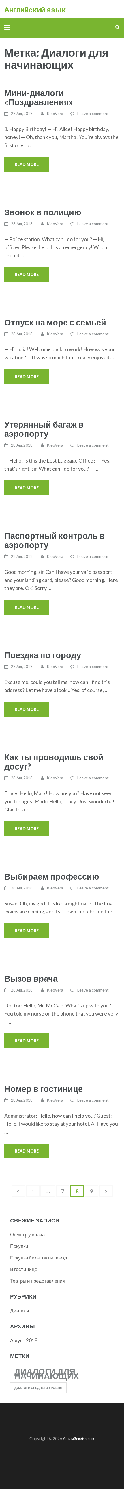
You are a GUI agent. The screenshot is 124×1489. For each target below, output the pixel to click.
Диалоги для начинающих (46, 1373)
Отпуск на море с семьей (55, 322)
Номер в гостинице (43, 1088)
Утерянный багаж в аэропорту (44, 429)
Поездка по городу (42, 655)
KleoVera (55, 113)
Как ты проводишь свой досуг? (54, 761)
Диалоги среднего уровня (38, 1388)
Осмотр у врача (27, 1234)
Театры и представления (37, 1281)
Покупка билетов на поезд (38, 1258)
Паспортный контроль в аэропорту (54, 540)
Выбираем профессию (51, 876)
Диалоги (19, 1310)
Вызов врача (31, 978)
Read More (27, 164)
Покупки (19, 1246)
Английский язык (35, 9)
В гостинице (23, 1269)
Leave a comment (93, 113)
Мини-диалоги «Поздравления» (38, 97)
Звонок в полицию (42, 212)
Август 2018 (23, 1340)
